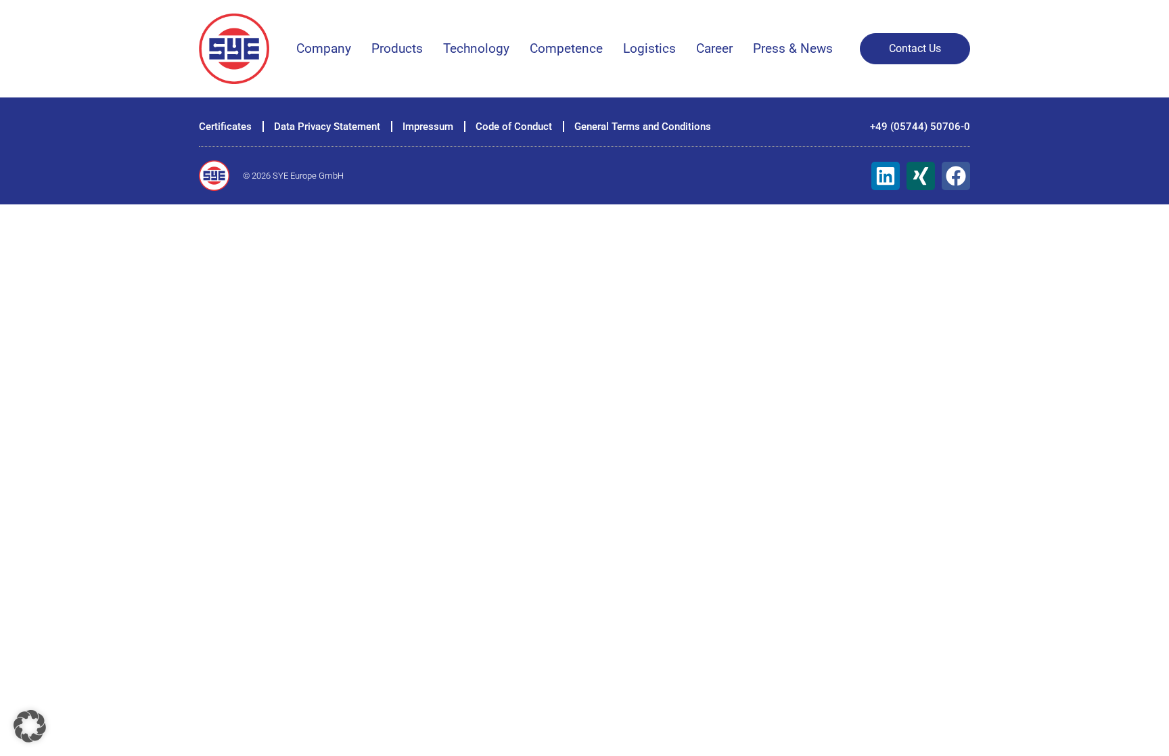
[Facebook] (956, 176)
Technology (476, 48)
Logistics (649, 48)
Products (397, 48)
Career (714, 48)
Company (323, 48)
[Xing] (921, 176)
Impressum (428, 126)
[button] (30, 726)
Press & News (793, 48)
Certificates (225, 126)
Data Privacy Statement (327, 126)
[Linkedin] (885, 176)
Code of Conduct (514, 126)
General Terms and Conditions (642, 126)
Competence (566, 48)
